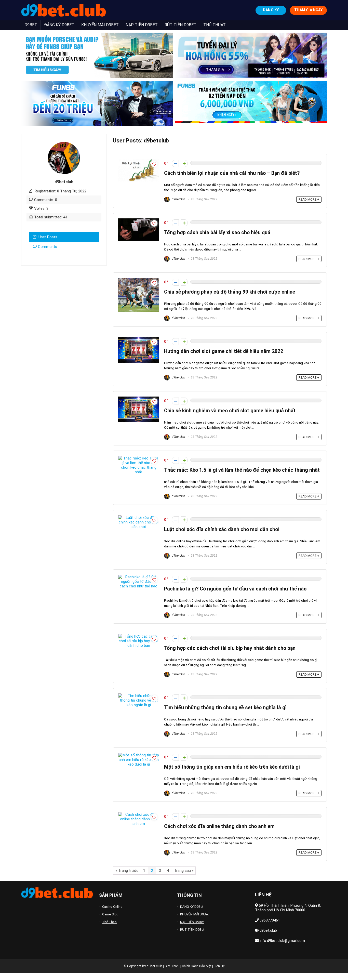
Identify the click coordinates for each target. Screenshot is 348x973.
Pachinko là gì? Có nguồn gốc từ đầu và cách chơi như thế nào (235, 589)
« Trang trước (126, 870)
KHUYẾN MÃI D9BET (100, 24)
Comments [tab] (47, 246)
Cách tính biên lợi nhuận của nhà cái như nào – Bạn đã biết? (232, 173)
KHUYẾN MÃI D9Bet (194, 914)
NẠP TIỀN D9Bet (192, 922)
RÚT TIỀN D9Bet (192, 929)
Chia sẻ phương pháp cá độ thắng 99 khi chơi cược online (229, 292)
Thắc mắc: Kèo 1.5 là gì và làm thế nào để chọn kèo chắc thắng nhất (242, 470)
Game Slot (110, 914)
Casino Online (112, 907)
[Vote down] (175, 163)
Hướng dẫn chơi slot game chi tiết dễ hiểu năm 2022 (223, 351)
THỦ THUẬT (214, 24)
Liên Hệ (219, 966)
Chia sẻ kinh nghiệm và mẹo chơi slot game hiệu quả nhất (230, 411)
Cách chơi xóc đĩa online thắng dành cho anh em (219, 826)
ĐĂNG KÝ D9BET (59, 24)
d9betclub (178, 199)
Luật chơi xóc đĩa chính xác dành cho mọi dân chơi (221, 529)
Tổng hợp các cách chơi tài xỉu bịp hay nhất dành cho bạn (230, 648)
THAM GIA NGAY (308, 10)
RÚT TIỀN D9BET (180, 24)
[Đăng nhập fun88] (251, 103)
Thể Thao (109, 922)
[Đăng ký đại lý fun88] (97, 55)
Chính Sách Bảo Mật (196, 966)
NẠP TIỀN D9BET (142, 24)
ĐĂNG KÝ (271, 10)
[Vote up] (184, 163)
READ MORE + (309, 199)
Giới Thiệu (172, 966)
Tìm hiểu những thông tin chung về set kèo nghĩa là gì (225, 708)
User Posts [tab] (47, 237)
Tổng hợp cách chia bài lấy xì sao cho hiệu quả (217, 232)
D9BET (30, 24)
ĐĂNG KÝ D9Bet (191, 907)
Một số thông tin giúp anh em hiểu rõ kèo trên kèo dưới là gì (232, 767)
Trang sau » (184, 870)
